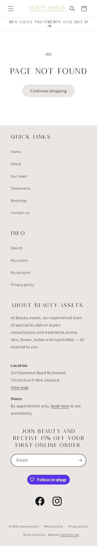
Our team (19, 176)
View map (20, 387)
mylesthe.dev (70, 535)
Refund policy (53, 526)
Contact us (20, 212)
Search (17, 247)
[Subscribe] (80, 460)
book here (60, 405)
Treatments (21, 188)
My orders (19, 260)
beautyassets (29, 526)
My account (20, 272)
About (16, 163)
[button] (11, 9)
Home (16, 151)
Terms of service (34, 535)
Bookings (19, 200)
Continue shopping (48, 90)
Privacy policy (22, 284)
